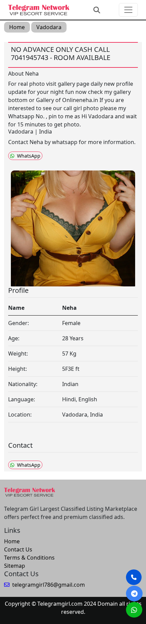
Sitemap (14, 565)
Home (17, 27)
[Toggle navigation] (128, 10)
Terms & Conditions (29, 557)
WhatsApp (28, 156)
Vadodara (48, 27)
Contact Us (18, 549)
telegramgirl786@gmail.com (48, 584)
